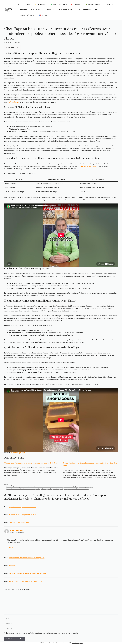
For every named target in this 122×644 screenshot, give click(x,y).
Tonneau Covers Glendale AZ (19, 522)
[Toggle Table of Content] (17, 47)
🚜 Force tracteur (58, 4)
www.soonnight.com (17, 453)
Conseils (50, 10)
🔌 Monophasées (24, 4)
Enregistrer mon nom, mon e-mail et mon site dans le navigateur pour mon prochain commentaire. (42, 633)
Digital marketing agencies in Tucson (22, 507)
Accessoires (22, 10)
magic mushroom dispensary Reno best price (25, 581)
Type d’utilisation (66, 10)
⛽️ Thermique (76, 4)
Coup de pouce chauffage (86, 166)
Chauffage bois (11, 485)
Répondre (10, 547)
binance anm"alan (16, 530)
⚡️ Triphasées (40, 4)
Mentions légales (77, 643)
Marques (110, 4)
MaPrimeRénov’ (13, 102)
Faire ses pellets (36, 10)
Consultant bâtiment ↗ (27, 15)
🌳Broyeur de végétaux (94, 4)
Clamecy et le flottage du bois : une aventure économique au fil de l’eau (30, 463)
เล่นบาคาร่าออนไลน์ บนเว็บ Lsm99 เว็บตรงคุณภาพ (26, 558)
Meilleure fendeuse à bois (88, 10)
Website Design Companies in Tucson (22, 515)
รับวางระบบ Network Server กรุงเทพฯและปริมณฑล (27, 573)
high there (12, 566)
